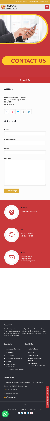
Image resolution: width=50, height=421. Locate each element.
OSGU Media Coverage (14, 358)
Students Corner (33, 349)
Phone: (7, 149)
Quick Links (44, 2)
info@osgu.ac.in (11, 397)
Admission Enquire (48, 397)
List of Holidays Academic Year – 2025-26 (36, 365)
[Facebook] (19, 413)
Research (10, 352)
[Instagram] (31, 413)
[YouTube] (25, 413)
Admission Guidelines (14, 349)
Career (9, 361)
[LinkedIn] (28, 413)
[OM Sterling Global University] (9, 7)
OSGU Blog (10, 355)
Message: (8, 158)
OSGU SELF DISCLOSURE (15, 370)
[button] (5, 413)
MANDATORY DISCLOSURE (11, 366)
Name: (6, 130)
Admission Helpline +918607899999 (26, 2)
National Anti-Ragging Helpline (35, 359)
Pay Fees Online (33, 355)
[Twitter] (22, 413)
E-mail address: (10, 139)
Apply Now (31, 352)
